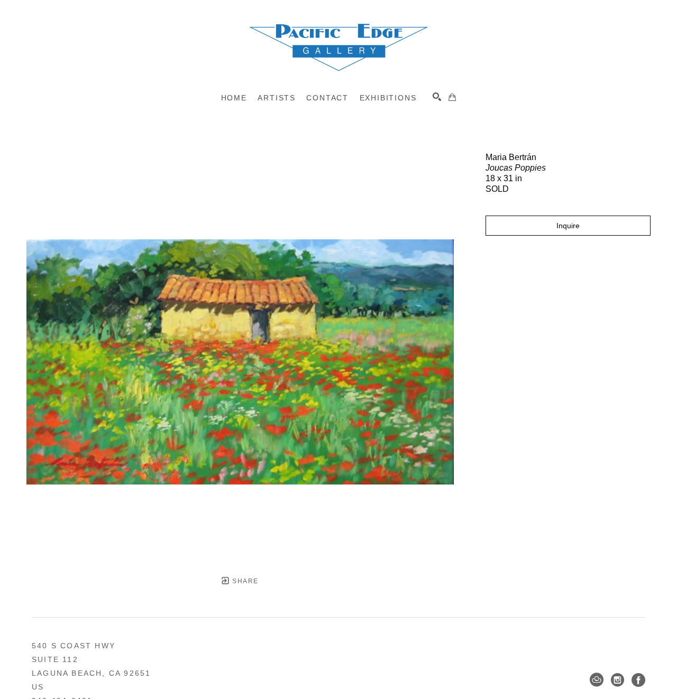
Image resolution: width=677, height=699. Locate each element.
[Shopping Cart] (452, 97)
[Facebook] (638, 680)
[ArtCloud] (596, 680)
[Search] (437, 96)
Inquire (568, 225)
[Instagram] (617, 680)
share (244, 581)
